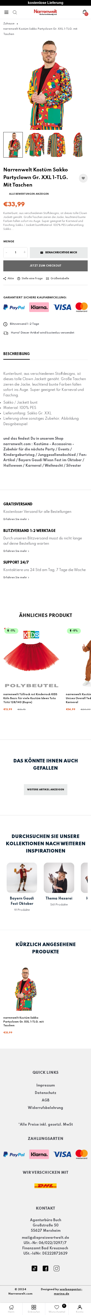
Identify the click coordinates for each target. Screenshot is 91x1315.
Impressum (45, 1085)
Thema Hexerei (59, 898)
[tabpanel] (45, 84)
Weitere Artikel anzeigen (45, 789)
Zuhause (9, 23)
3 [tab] (45, 123)
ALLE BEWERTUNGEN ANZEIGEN (29, 194)
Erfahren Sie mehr (15, 519)
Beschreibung (16, 354)
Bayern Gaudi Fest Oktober (22, 901)
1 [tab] (38, 124)
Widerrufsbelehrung (45, 1108)
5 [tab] (53, 123)
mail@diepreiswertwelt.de (45, 1238)
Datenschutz (45, 1093)
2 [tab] (41, 123)
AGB (45, 1100)
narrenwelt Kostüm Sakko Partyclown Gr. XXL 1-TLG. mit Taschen (23, 1022)
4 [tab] (49, 123)
